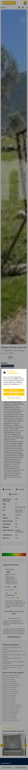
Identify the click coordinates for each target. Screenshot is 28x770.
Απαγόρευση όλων (14, 394)
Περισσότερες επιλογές (13, 397)
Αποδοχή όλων (14, 390)
